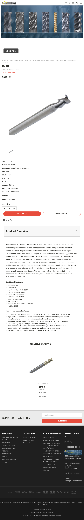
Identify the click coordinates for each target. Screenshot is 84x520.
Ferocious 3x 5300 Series (52, 454)
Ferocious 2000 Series (51, 440)
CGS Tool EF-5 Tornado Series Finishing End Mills (51, 444)
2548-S (42, 387)
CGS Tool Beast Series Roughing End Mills (51, 460)
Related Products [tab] (40, 344)
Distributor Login (8, 445)
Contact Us (6, 454)
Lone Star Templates (46, 512)
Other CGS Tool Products (28, 441)
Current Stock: (8, 200)
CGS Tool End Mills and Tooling (10, 439)
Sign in (4, 459)
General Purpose (49, 438)
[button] (11, 50)
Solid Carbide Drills (50, 464)
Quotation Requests (9, 448)
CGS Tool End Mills (29, 438)
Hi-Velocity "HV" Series (51, 451)
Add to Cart (42, 397)
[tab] (42, 231)
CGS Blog (5, 457)
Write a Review (9, 73)
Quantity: (6, 204)
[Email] (4, 220)
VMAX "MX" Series (48, 448)
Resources (6, 442)
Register (13, 459)
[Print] (7, 220)
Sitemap (4, 462)
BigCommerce (46, 509)
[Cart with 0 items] (77, 3)
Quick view (42, 392)
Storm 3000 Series (49, 467)
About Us (5, 451)
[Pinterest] (11, 220)
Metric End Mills (48, 457)
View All (46, 470)
